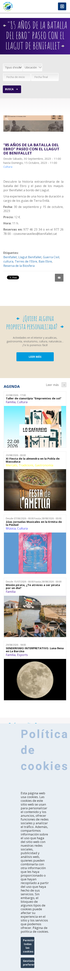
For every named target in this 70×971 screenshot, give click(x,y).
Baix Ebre (45, 261)
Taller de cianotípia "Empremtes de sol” (34, 398)
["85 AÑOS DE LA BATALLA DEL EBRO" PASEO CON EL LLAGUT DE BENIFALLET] (33, 123)
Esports (22, 655)
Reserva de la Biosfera (19, 266)
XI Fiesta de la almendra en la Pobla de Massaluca (33, 460)
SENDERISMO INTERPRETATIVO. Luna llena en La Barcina (35, 650)
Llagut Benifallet (29, 257)
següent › (64, 384)
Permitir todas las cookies (28, 945)
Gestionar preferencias (29, 962)
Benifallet (10, 257)
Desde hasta (33, 518)
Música (11, 528)
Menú (62, 6)
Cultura (22, 402)
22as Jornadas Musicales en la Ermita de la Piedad (34, 523)
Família (10, 402)
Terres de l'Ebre (26, 261)
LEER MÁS (35, 356)
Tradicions (26, 465)
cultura (8, 261)
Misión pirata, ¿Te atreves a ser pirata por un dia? (33, 586)
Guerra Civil (51, 257)
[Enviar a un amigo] (59, 278)
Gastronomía (44, 465)
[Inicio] (17, 6)
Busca (9, 89)
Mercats (11, 465)
